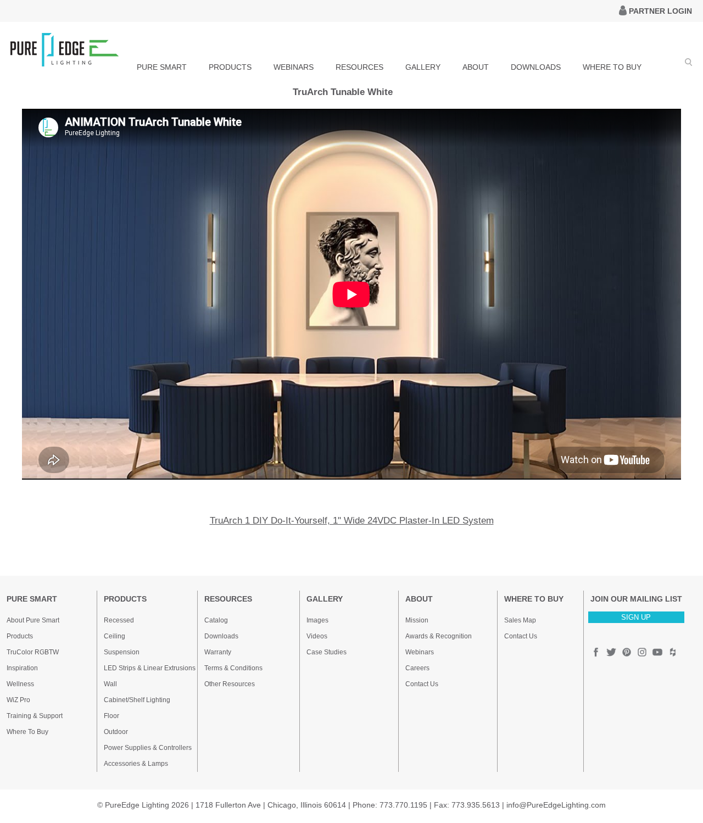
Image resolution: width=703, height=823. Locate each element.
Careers (417, 668)
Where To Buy (27, 732)
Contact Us (421, 684)
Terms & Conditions (233, 668)
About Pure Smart (33, 620)
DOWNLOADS (536, 67)
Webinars (419, 652)
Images (317, 620)
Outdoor (116, 732)
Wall (110, 684)
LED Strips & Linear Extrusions (150, 668)
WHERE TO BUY (612, 67)
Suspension (122, 652)
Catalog (216, 620)
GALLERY (422, 67)
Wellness (20, 684)
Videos (316, 636)
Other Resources (229, 684)
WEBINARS (294, 67)
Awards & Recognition (438, 636)
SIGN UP (636, 617)
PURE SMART (162, 67)
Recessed (119, 620)
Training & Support (35, 716)
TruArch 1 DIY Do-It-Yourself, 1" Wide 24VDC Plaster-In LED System (352, 520)
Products (20, 636)
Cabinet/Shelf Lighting (137, 700)
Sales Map (520, 620)
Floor (111, 716)
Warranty (217, 652)
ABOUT (475, 67)
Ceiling (114, 636)
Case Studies (326, 652)
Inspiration (22, 668)
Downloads (221, 636)
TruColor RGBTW (33, 652)
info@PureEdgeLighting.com (556, 804)
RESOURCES (359, 67)
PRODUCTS (230, 67)
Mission (416, 620)
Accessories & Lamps (136, 764)
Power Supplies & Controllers (148, 748)
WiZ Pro (18, 700)
